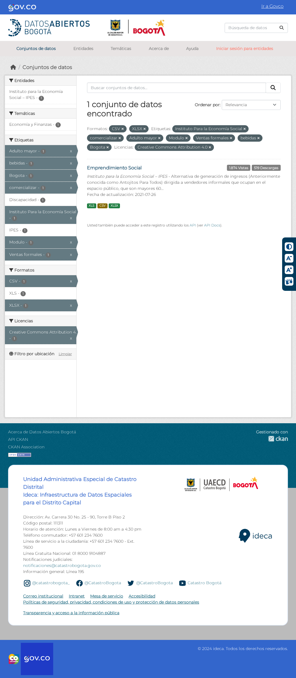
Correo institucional (43, 596)
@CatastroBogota (102, 582)
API (193, 225)
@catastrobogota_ (51, 582)
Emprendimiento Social (114, 168)
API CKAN (18, 439)
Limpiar (65, 354)
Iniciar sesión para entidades (244, 48)
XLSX (114, 205)
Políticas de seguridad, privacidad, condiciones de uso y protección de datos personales (111, 602)
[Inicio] (13, 67)
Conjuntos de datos (36, 48)
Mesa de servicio (106, 596)
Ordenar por (207, 104)
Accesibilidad (142, 596)
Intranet (77, 596)
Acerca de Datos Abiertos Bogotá (42, 431)
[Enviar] (281, 28)
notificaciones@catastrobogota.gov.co (62, 565)
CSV (102, 205)
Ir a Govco (272, 6)
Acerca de (159, 48)
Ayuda (192, 48)
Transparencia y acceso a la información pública (71, 612)
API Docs (212, 225)
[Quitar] (122, 129)
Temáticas (121, 48)
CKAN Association (26, 446)
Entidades (83, 48)
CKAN (272, 439)
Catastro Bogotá (204, 582)
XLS (91, 205)
